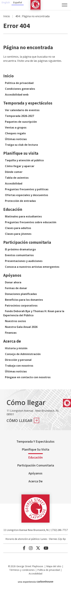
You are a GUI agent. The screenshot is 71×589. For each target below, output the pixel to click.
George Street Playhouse (35, 5)
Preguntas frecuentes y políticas (26, 189)
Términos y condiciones (22, 569)
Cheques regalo (15, 133)
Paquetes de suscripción (21, 122)
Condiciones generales (20, 89)
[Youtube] (46, 548)
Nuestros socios (15, 321)
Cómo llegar (20, 420)
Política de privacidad (19, 83)
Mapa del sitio (53, 566)
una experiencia (35, 581)
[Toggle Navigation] (65, 5)
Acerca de (12, 341)
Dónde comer (13, 172)
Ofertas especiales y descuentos (26, 195)
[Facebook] (24, 548)
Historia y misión (16, 348)
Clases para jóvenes (18, 234)
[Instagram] (31, 548)
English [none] (6, 2)
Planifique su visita (20, 153)
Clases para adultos (18, 228)
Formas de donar (16, 288)
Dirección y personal (18, 360)
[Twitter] (38, 548)
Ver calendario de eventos (22, 110)
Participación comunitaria (27, 242)
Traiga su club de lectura (21, 145)
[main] (35, 199)
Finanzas (11, 332)
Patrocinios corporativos (21, 305)
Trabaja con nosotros (19, 365)
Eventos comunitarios (19, 255)
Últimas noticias (16, 139)
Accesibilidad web (17, 94)
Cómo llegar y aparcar (19, 166)
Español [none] (17, 2)
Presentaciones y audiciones (23, 261)
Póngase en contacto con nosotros (28, 377)
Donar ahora (13, 282)
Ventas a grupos (15, 127)
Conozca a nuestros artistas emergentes (32, 267)
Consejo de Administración (23, 354)
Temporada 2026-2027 (19, 116)
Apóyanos (12, 275)
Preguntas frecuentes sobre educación (30, 222)
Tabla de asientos (17, 177)
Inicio (6, 16)
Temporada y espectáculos (27, 103)
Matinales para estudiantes (23, 216)
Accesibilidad (13, 183)
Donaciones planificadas (21, 294)
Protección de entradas (20, 201)
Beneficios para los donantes (24, 300)
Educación (12, 209)
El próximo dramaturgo (20, 249)
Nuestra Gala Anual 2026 (21, 327)
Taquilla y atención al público (24, 160)
